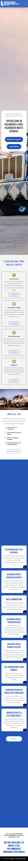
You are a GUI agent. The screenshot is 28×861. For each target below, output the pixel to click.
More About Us (14, 451)
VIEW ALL (14, 739)
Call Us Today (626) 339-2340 (15, 859)
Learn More (14, 146)
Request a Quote (14, 139)
